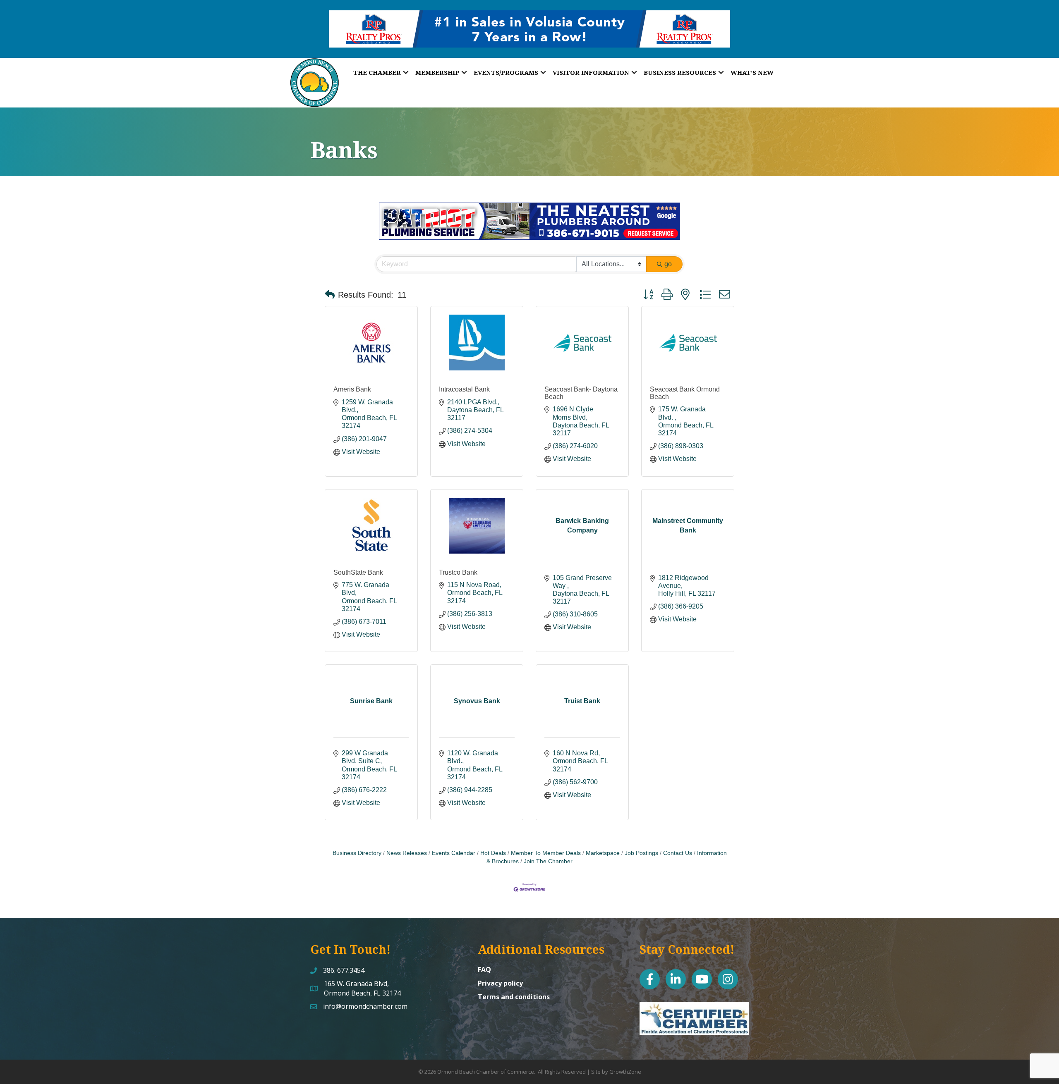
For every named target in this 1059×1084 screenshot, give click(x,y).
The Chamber (377, 72)
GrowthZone (625, 1071)
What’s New (752, 72)
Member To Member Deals (546, 853)
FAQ (484, 969)
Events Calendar (453, 853)
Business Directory (357, 853)
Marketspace (603, 853)
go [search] (668, 263)
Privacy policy (500, 983)
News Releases (406, 853)
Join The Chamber (548, 861)
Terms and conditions (514, 996)
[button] (330, 294)
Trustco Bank (458, 572)
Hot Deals (493, 853)
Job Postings (641, 853)
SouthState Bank (358, 572)
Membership (437, 72)
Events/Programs (506, 72)
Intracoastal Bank (464, 389)
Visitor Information (591, 72)
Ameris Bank (352, 389)
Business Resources (680, 72)
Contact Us (677, 853)
